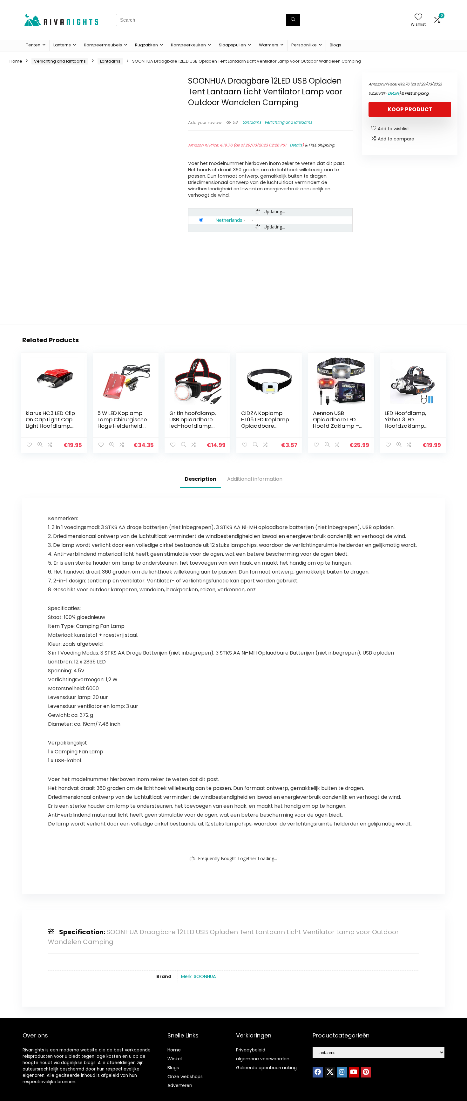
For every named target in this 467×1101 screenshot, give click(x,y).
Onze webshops (185, 1076)
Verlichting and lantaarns (60, 61)
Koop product (410, 109)
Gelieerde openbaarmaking (266, 1067)
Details (296, 145)
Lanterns (62, 45)
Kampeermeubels (103, 45)
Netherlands (228, 220)
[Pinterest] (366, 1072)
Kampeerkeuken (188, 45)
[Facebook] (318, 1072)
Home (16, 61)
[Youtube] (354, 1072)
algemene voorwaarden (262, 1059)
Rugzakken (146, 45)
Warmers (268, 45)
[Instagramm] (342, 1072)
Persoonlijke (304, 45)
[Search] (293, 20)
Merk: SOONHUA (198, 976)
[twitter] (330, 1072)
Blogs (335, 45)
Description (200, 479)
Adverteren (179, 1085)
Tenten (33, 45)
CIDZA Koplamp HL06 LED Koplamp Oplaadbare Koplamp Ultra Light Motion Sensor (267, 425)
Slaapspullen (232, 45)
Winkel (174, 1059)
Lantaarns (110, 61)
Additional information (254, 479)
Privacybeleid (250, 1050)
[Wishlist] (418, 17)
